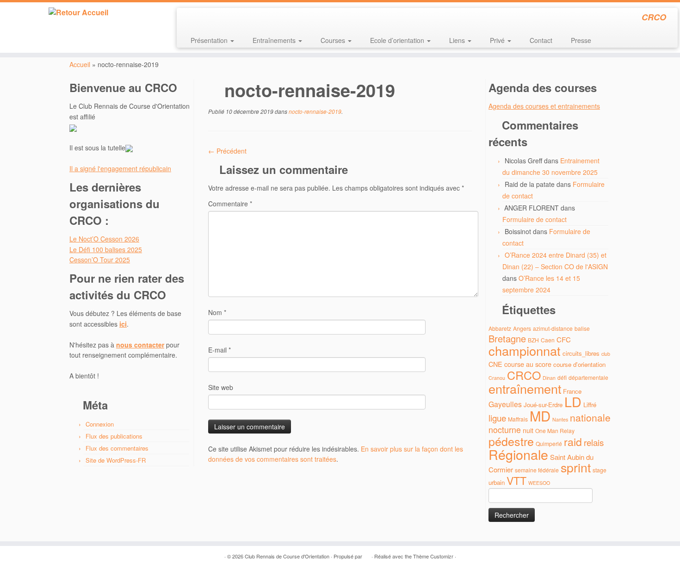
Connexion (100, 424)
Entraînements (275, 40)
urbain (496, 482)
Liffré (589, 404)
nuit (528, 430)
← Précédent (227, 150)
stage (599, 470)
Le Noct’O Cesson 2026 (104, 238)
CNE (495, 364)
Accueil (79, 64)
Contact (541, 40)
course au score (527, 364)
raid (573, 441)
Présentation (210, 40)
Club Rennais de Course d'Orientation (287, 556)
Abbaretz (499, 328)
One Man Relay (555, 430)
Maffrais (518, 419)
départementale (588, 377)
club (605, 353)
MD (540, 415)
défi (562, 377)
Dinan (549, 377)
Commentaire (230, 203)
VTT (516, 480)
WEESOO (539, 482)
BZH (533, 340)
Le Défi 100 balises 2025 (105, 249)
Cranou (496, 377)
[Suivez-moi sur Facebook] (215, 18)
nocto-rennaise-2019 (314, 111)
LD (572, 401)
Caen (548, 340)
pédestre (511, 441)
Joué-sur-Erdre (543, 404)
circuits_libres (581, 353)
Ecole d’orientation (398, 40)
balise (582, 328)
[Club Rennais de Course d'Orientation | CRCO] (78, 12)
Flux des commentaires (117, 448)
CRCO (524, 374)
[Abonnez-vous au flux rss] (190, 18)
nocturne (504, 429)
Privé (498, 40)
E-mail (219, 349)
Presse (581, 40)
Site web (220, 387)
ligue (497, 417)
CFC (563, 339)
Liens (458, 40)
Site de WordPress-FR (116, 460)
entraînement (524, 388)
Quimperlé (549, 443)
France (572, 391)
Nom (217, 312)
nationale (590, 417)
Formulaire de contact (534, 219)
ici (123, 323)
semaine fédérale (537, 470)
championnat (524, 350)
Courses (334, 40)
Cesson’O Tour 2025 (99, 259)
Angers (522, 328)
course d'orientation (579, 364)
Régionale (518, 454)
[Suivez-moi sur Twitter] (202, 18)
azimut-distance (553, 328)
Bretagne (507, 338)
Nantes (560, 419)
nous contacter (140, 344)
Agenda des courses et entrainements (544, 106)
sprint (576, 467)
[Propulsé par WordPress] (367, 554)
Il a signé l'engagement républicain (120, 168)
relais (594, 442)
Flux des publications (114, 436)
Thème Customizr (433, 556)
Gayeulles (505, 404)
